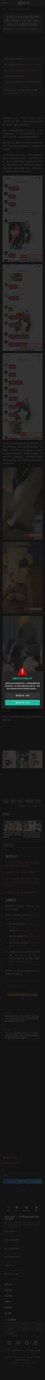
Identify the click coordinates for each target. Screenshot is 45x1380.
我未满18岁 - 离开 (23, 695)
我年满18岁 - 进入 (23, 702)
